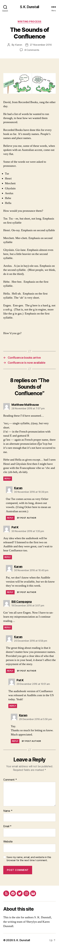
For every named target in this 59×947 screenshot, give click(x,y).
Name (7, 810)
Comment (10, 779)
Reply (7, 478)
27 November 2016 (41, 44)
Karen (18, 44)
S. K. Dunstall (29, 7)
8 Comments (31, 49)
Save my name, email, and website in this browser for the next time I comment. (29, 859)
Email (7, 826)
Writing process (29, 21)
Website (8, 841)
